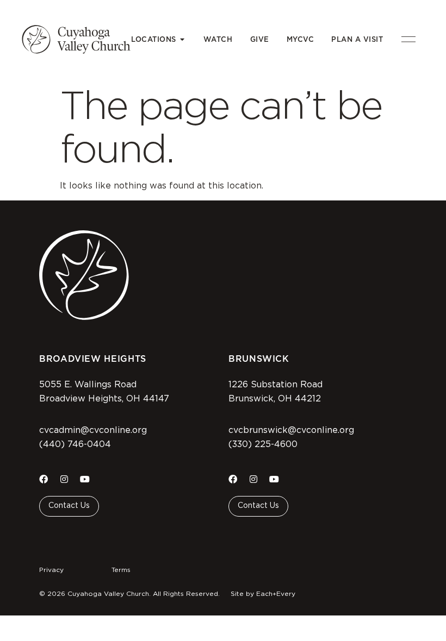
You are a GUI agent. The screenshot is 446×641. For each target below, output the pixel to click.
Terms (121, 570)
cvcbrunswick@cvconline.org (291, 430)
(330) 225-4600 (263, 444)
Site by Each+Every (263, 593)
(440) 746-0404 (75, 444)
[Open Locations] (182, 39)
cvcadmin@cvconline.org (93, 430)
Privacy (51, 570)
